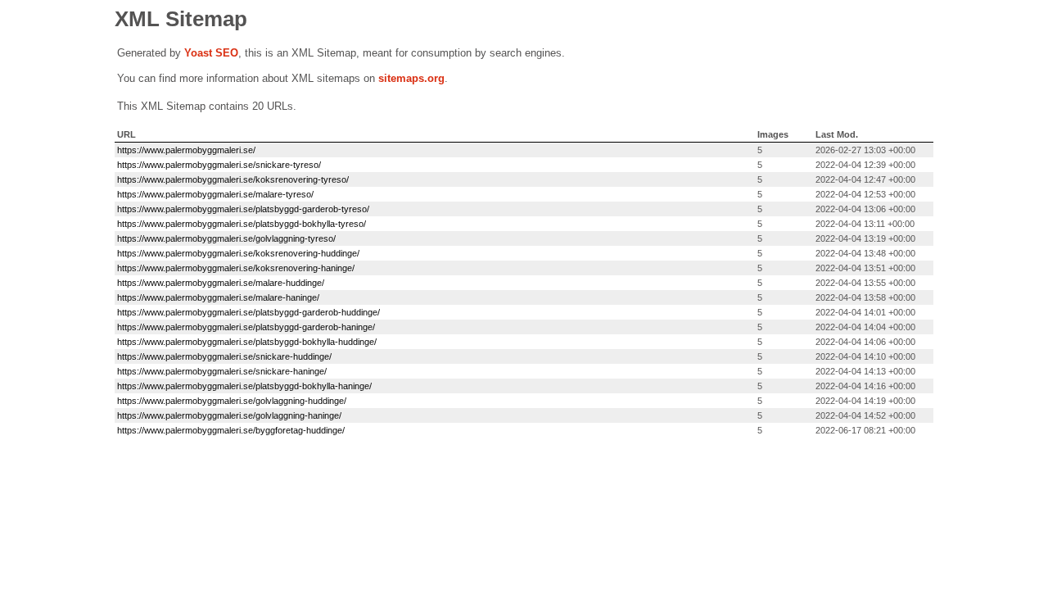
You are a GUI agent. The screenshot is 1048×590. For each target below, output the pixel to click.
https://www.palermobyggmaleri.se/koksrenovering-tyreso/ (233, 179)
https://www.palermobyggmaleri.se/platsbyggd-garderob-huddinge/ (248, 312)
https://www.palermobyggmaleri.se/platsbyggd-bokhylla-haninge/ (244, 386)
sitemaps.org (411, 78)
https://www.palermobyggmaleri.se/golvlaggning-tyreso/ (226, 238)
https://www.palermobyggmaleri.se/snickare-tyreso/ (219, 165)
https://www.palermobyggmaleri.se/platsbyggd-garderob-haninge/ (246, 327)
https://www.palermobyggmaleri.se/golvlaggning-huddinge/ (231, 401)
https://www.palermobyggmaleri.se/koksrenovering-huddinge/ (238, 253)
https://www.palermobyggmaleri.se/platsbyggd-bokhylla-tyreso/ (241, 224)
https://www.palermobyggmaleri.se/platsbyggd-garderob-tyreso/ (243, 209)
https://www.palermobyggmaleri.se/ (186, 150)
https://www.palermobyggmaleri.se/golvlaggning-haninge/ (229, 415)
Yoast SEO (211, 53)
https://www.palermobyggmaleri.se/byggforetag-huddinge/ (231, 430)
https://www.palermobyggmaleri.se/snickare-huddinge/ (224, 356)
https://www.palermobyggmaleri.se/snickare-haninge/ (222, 371)
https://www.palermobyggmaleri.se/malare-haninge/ (218, 297)
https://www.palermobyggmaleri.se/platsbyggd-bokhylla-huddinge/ (247, 342)
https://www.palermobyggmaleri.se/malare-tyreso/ (215, 194)
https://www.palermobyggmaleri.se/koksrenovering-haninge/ (236, 268)
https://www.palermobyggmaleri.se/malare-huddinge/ (220, 283)
